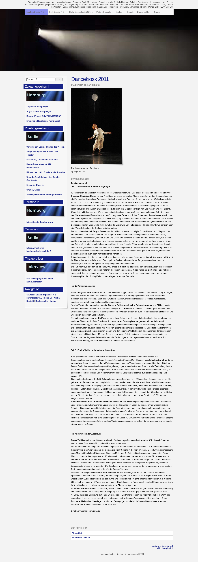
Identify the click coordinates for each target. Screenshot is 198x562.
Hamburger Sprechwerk (162, 546)
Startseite (32, 2)
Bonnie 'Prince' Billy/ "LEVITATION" (157, 7)
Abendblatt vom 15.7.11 (83, 538)
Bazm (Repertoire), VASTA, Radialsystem (58, 4)
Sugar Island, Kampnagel (74, 7)
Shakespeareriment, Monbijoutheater (54, 2)
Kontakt (130, 12)
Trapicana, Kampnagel (97, 7)
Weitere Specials (103, 12)
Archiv (119, 12)
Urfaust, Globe (97, 2)
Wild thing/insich (165, 548)
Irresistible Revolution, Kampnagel (124, 7)
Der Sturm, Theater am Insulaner (93, 4)
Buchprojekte (143, 12)
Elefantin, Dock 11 (81, 2)
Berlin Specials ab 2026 (79, 12)
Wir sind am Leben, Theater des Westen (45, 147)
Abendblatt (77, 533)
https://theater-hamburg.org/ (39, 222)
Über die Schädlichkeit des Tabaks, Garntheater (126, 2)
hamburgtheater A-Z (35, 12)
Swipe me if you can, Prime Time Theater (128, 4)
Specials (48, 298)
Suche (157, 12)
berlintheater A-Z (56, 12)
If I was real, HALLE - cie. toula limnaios (45, 172)
